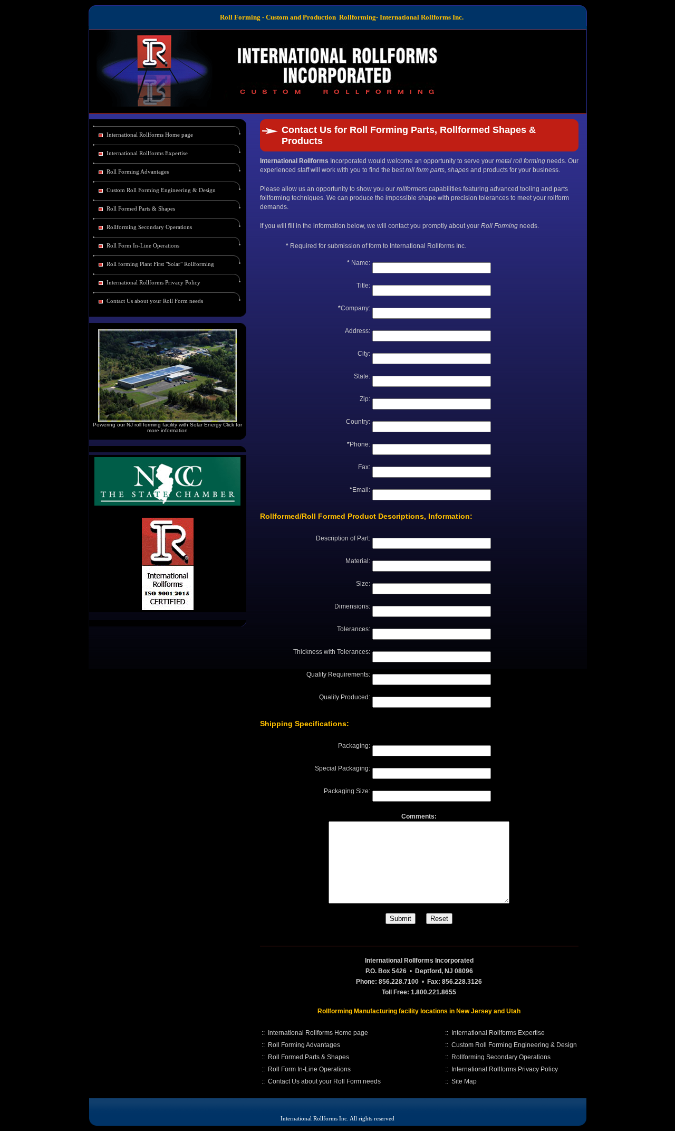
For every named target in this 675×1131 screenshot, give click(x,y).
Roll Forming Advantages (138, 171)
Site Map (464, 1081)
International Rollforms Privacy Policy (153, 282)
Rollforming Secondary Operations (149, 227)
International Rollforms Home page (150, 134)
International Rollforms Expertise (147, 153)
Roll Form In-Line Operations (143, 245)
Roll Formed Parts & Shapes (141, 208)
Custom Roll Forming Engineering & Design (161, 190)
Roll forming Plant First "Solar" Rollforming (160, 264)
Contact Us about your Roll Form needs (155, 301)
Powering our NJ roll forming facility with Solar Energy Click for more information (167, 427)
